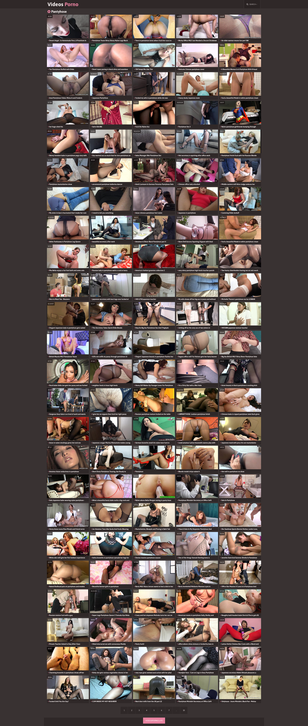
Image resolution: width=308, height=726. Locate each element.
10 (184, 710)
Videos (63, 4)
